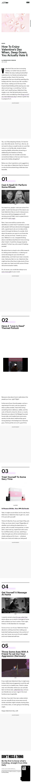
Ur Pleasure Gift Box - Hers (10, 508)
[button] (15, 364)
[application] (15, 365)
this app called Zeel (21, 617)
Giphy (15, 204)
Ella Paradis (15, 505)
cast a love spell (6, 271)
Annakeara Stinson (9, 60)
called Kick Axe (18, 689)
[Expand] (23, 767)
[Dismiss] (28, 767)
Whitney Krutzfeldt (30, 23)
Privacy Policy (6, 772)
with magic (12, 218)
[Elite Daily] (5, 3)
